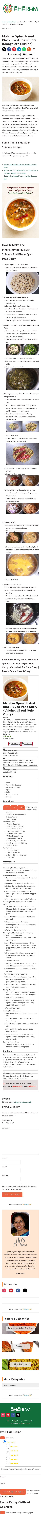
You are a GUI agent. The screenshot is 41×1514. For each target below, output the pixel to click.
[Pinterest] (14, 49)
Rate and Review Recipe (12, 1492)
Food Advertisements (14, 1204)
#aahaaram (31, 1086)
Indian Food (11, 22)
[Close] (2, 1437)
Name (4, 1158)
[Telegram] (19, 49)
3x (21, 808)
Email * (2, 1484)
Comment (6, 1128)
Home (4, 22)
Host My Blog (25, 1423)
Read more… (20, 1273)
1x (7, 808)
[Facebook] (9, 49)
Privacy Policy (11, 1421)
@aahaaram (17, 1086)
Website (5, 1175)
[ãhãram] (20, 11)
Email (4, 1167)
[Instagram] (4, 1290)
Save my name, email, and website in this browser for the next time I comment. (19, 1187)
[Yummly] (29, 49)
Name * (2, 1477)
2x (14, 808)
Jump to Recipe (14, 54)
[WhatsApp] (24, 49)
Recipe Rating (7, 1120)
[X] (4, 49)
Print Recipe (29, 54)
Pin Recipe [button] (28, 744)
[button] (4, 736)
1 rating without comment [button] (21, 1102)
